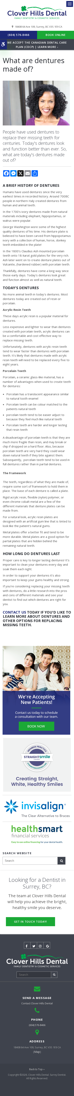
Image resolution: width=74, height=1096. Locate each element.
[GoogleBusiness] (47, 945)
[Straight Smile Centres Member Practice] (37, 765)
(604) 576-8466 (18, 35)
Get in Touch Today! (30, 921)
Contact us (14, 612)
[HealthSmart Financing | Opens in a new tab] (37, 834)
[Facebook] (27, 945)
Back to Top (36, 1069)
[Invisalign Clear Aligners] (37, 808)
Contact (37, 1003)
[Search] (62, 861)
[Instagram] (40, 945)
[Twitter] (34, 945)
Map (37, 1052)
